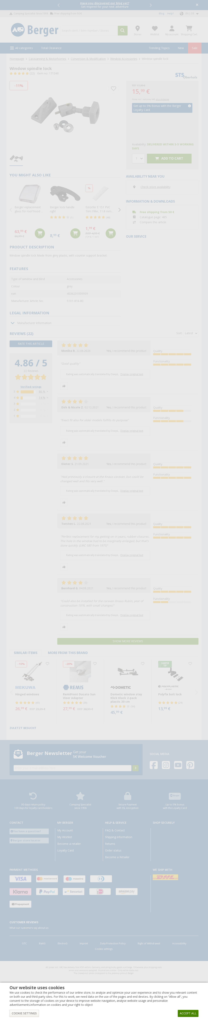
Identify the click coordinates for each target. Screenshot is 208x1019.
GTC (24, 943)
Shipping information (118, 837)
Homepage (17, 58)
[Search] (123, 30)
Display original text (131, 374)
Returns (110, 843)
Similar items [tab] (25, 653)
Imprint (84, 943)
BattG (42, 943)
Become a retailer (69, 843)
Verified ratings (31, 386)
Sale (194, 48)
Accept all (188, 1013)
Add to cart (171, 158)
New (181, 48)
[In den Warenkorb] (40, 233)
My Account (65, 830)
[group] (16, 159)
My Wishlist (64, 837)
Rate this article (31, 343)
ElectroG (62, 943)
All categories (24, 48)
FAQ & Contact (115, 830)
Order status (113, 850)
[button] (58, 5)
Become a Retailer (117, 857)
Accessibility (179, 943)
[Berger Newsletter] (135, 768)
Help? (170, 13)
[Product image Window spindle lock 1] (65, 115)
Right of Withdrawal (149, 943)
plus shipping (162, 99)
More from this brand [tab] (68, 653)
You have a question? (27, 831)
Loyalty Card (65, 850)
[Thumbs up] (64, 386)
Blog (161, 13)
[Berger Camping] (34, 30)
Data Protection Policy (113, 943)
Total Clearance (51, 48)
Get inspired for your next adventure (104, 5)
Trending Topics (159, 48)
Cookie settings (104, 949)
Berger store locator (26, 840)
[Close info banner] (197, 5)
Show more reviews (128, 641)
